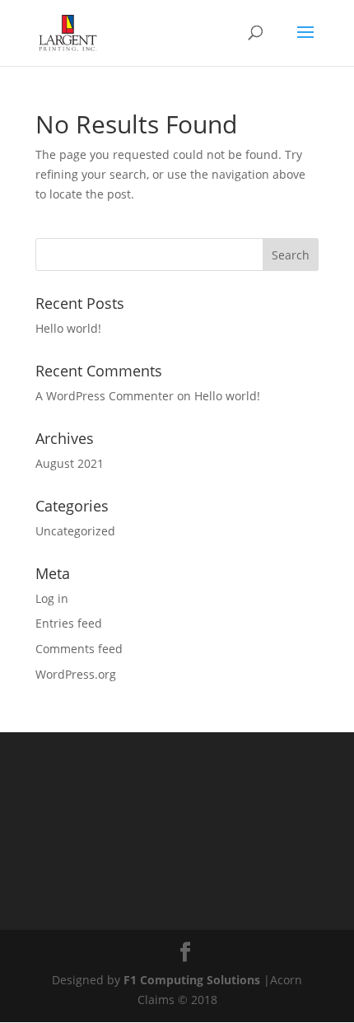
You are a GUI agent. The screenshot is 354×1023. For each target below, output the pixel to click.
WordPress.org (75, 674)
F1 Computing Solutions (191, 980)
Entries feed (68, 623)
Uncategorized (75, 531)
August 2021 (69, 463)
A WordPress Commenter (104, 396)
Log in (51, 598)
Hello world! (68, 328)
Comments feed (79, 648)
